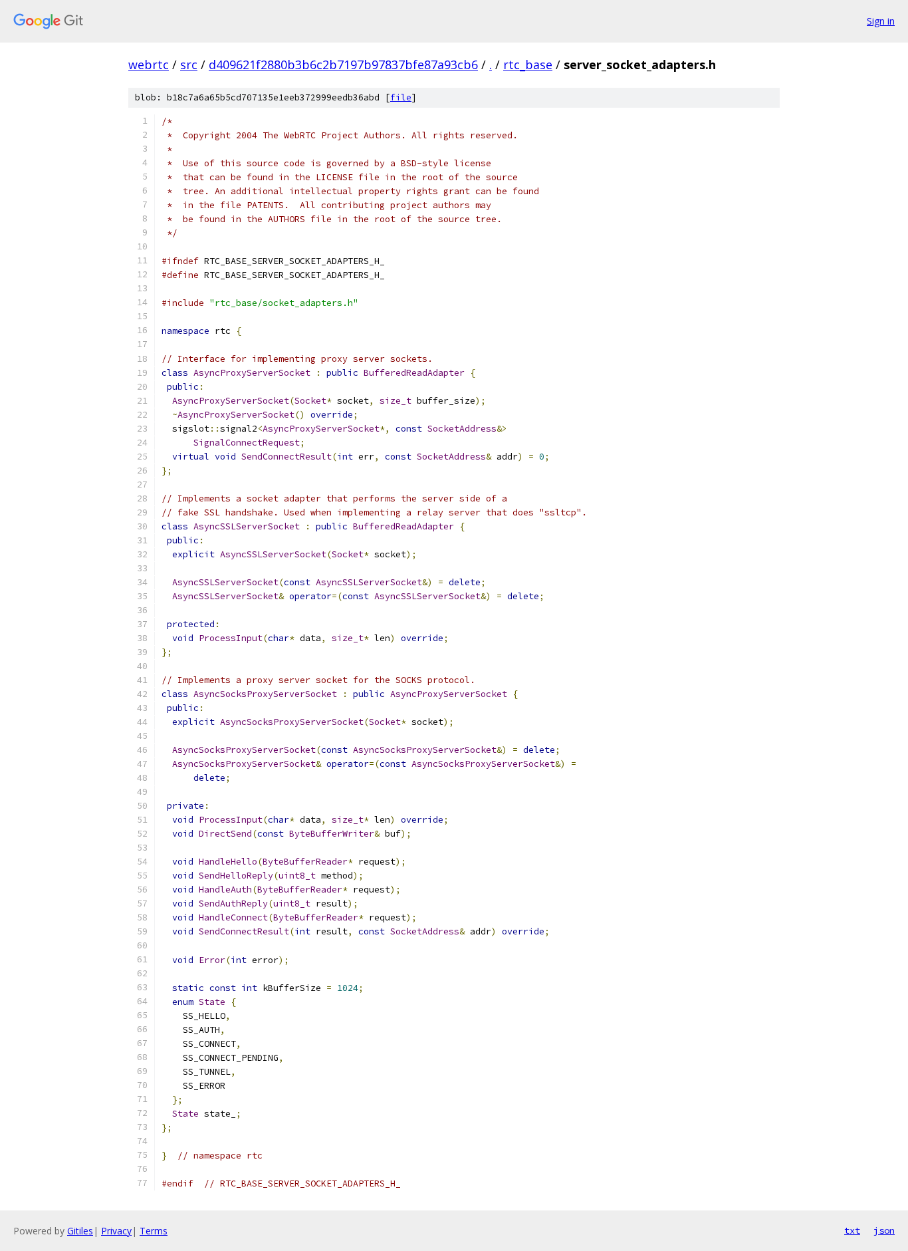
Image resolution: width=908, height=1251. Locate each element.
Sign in (881, 21)
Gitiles (80, 1230)
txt (852, 1230)
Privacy (116, 1230)
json (884, 1230)
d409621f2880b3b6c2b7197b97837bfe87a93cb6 (343, 64)
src (188, 64)
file (400, 97)
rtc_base (527, 64)
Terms (154, 1230)
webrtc (148, 64)
